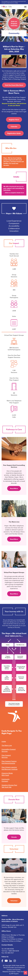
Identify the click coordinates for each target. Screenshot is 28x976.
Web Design (21, 971)
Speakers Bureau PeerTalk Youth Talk (9, 786)
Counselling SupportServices (9, 750)
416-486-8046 (9, 949)
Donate (14, 837)
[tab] (11, 39)
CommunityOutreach (6, 780)
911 (17, 2)
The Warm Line (7, 745)
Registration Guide (14, 133)
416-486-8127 (9, 953)
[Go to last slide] (3, 26)
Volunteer (14, 901)
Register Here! (14, 120)
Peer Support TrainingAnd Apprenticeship (9, 762)
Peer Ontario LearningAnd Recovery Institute (9, 768)
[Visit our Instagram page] (15, 961)
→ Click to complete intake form (13, 193)
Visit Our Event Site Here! (14, 85)
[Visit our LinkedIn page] (10, 961)
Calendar (14, 126)
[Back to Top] (25, 973)
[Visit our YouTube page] (6, 961)
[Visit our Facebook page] (2, 961)
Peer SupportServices (6, 756)
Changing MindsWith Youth (7, 774)
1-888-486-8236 (13, 951)
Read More (14, 488)
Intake (4, 741)
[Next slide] (25, 26)
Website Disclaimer (9, 971)
